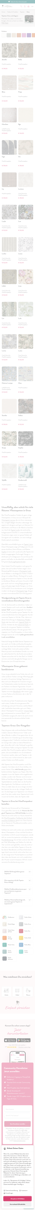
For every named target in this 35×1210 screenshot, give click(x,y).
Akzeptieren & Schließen (17, 1199)
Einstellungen (9, 1193)
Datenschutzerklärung (12, 1190)
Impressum (24, 1190)
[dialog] (17, 605)
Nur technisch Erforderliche (17, 1204)
